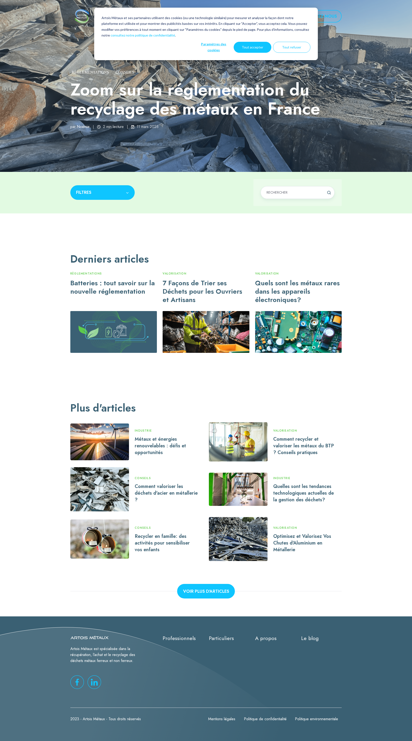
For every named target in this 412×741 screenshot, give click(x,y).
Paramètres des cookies (213, 47)
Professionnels (179, 638)
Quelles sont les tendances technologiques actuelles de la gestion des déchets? (303, 493)
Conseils (125, 72)
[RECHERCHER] (329, 192)
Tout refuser (291, 47)
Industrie (143, 431)
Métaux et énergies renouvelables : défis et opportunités (160, 446)
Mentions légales (221, 719)
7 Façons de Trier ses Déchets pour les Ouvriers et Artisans (202, 291)
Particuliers (221, 638)
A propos (266, 638)
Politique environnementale (316, 719)
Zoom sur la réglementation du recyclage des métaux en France (195, 99)
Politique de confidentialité (265, 719)
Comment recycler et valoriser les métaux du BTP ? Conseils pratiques (303, 446)
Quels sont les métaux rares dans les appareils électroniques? (297, 291)
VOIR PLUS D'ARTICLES (206, 591)
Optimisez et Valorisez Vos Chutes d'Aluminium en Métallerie (302, 543)
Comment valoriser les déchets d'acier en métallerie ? (166, 493)
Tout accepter (252, 47)
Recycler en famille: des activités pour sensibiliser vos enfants (162, 543)
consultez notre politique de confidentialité (143, 35)
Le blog (310, 638)
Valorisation (174, 273)
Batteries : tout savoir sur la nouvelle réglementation (112, 287)
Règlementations (90, 72)
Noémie (83, 126)
